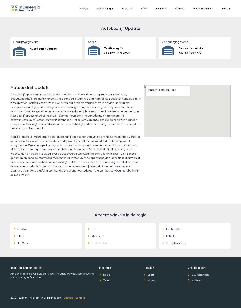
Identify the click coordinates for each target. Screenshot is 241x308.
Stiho (20, 236)
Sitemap (68, 297)
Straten (226, 8)
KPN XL (170, 236)
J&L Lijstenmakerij (176, 243)
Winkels (179, 8)
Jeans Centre (99, 243)
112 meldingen (200, 274)
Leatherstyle (173, 229)
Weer (144, 8)
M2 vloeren (98, 236)
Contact (80, 297)
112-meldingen (105, 8)
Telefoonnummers (203, 8)
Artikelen (127, 8)
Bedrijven (161, 8)
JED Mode (23, 243)
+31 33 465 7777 (190, 52)
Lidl (94, 229)
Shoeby (21, 229)
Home (106, 274)
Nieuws (84, 8)
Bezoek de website (191, 48)
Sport (151, 274)
